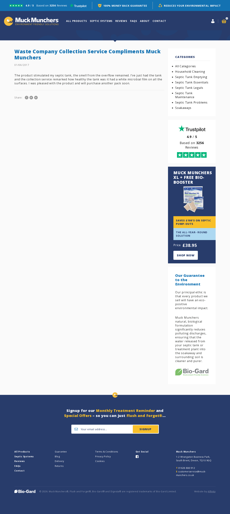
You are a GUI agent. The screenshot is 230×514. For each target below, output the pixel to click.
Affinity (212, 491)
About (145, 21)
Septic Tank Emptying (191, 77)
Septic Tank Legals (189, 88)
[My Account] (213, 21)
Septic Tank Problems (191, 102)
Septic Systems (101, 21)
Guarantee (61, 451)
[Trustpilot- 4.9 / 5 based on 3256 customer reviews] (47, 5)
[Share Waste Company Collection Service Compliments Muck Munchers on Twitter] (31, 97)
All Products (22, 451)
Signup (145, 429)
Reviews (121, 21)
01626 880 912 (186, 468)
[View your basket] (224, 21)
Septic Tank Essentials (191, 82)
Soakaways (183, 108)
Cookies (100, 461)
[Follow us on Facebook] (137, 456)
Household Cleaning (190, 72)
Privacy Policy (103, 456)
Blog (57, 456)
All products (76, 21)
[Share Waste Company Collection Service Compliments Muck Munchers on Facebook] (26, 97)
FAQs (133, 21)
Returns (59, 466)
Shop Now (185, 255)
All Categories (185, 66)
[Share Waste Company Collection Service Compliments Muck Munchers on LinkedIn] (36, 97)
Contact (159, 21)
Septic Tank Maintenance (184, 95)
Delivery (59, 461)
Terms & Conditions (106, 451)
